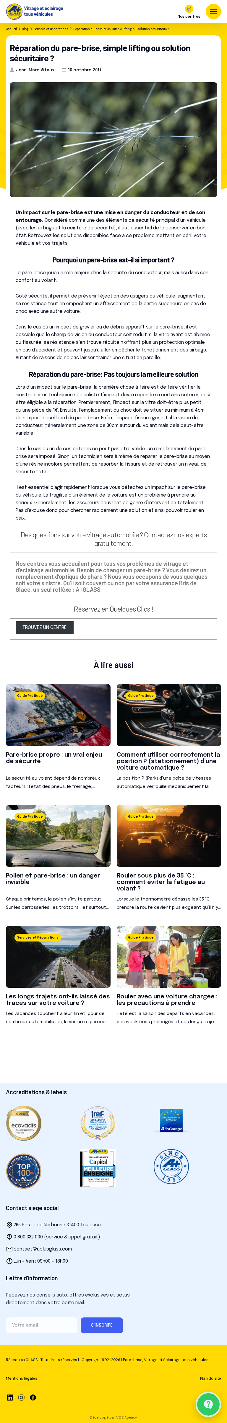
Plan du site (210, 1378)
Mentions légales (21, 1378)
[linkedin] (10, 1397)
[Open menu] (213, 11)
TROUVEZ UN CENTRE (44, 627)
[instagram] (21, 1397)
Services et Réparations (51, 29)
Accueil (11, 29)
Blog (25, 29)
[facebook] (33, 1397)
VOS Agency (126, 1417)
